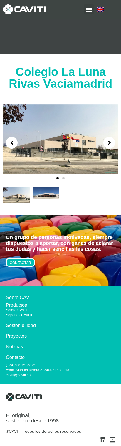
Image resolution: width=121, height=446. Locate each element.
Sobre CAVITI (20, 297)
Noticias (14, 346)
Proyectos (16, 336)
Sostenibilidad (21, 325)
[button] (57, 178)
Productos (16, 305)
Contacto (15, 357)
